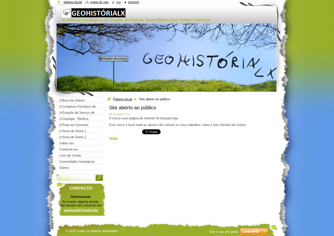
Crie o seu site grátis (224, 232)
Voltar (113, 138)
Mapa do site (99, 2)
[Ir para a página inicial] (93, 15)
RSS (118, 2)
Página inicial (122, 99)
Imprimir (133, 2)
